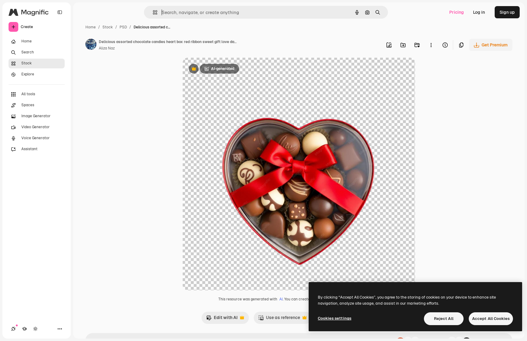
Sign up (507, 12)
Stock (107, 27)
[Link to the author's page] (90, 45)
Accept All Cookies (491, 318)
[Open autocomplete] (152, 12)
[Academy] (24, 329)
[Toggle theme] (35, 329)
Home (90, 27)
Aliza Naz (107, 48)
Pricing (456, 12)
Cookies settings (334, 318)
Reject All (444, 318)
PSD (123, 27)
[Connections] (13, 329)
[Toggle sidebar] (60, 12)
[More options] (431, 45)
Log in (479, 12)
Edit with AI (222, 319)
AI (281, 299)
